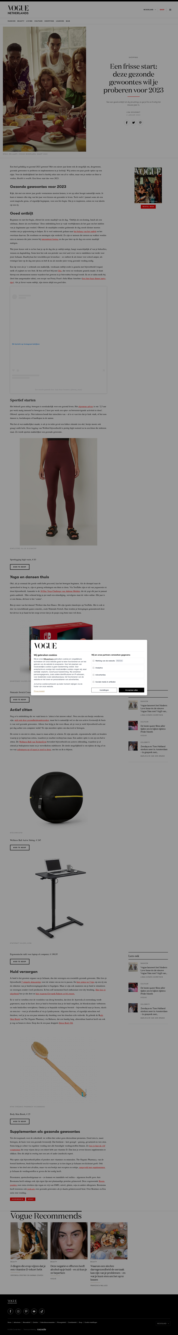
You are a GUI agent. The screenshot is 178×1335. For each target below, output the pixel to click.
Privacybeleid (39, 691)
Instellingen (104, 690)
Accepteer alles (131, 690)
